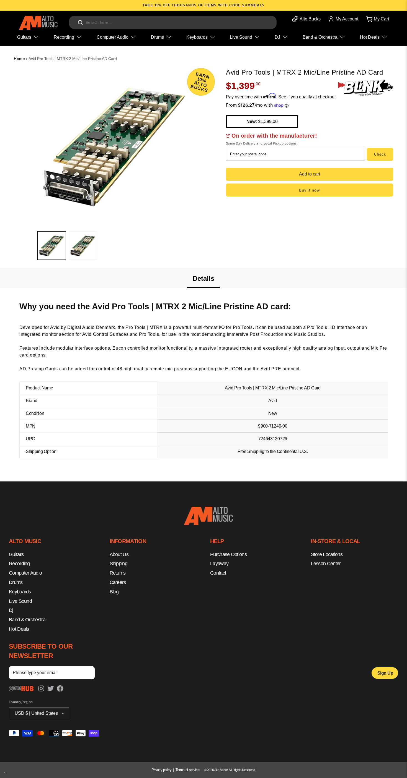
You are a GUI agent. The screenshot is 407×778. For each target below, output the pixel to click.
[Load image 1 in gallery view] (51, 245)
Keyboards (20, 591)
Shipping (118, 563)
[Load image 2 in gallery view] (83, 245)
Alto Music (221, 770)
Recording (19, 563)
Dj (11, 610)
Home (19, 58)
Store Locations (327, 554)
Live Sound (20, 601)
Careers (118, 582)
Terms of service (187, 770)
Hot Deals (19, 629)
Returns (118, 573)
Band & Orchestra (27, 619)
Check (380, 154)
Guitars (16, 554)
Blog (114, 591)
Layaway (219, 563)
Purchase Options (228, 554)
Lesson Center (326, 563)
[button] (377, 19)
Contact (218, 573)
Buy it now (309, 190)
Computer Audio (25, 573)
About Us (119, 554)
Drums (16, 582)
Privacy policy (161, 770)
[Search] (80, 22)
